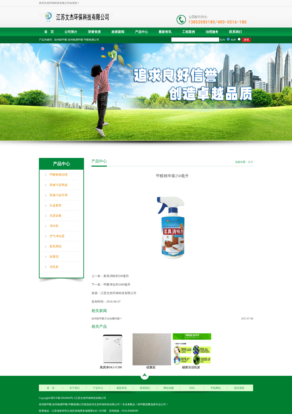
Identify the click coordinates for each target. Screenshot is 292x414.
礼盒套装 (56, 205)
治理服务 (212, 32)
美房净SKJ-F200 (111, 367)
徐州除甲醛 (60, 39)
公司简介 (71, 32)
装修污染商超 (59, 185)
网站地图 (169, 387)
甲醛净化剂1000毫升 (116, 284)
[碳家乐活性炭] (192, 349)
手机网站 (216, 387)
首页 (250, 161)
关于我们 (74, 387)
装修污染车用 (59, 195)
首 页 (49, 32)
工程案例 (188, 32)
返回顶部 (239, 387)
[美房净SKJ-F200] (111, 349)
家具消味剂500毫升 (116, 276)
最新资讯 (165, 32)
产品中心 (141, 32)
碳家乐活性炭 (191, 367)
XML (192, 387)
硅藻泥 (54, 256)
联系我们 (235, 32)
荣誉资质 (94, 32)
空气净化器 (57, 236)
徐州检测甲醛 (75, 39)
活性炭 (54, 266)
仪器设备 (56, 215)
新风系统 (56, 246)
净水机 (54, 225)
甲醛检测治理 (59, 174)
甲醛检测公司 (91, 39)
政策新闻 (118, 32)
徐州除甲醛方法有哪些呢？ (106, 318)
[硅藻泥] (152, 349)
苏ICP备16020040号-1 (63, 398)
